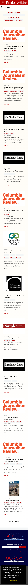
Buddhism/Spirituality (9, 20)
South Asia (14, 15)
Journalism (9, 12)
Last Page (17, 521)
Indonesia (21, 15)
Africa (17, 17)
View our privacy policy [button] (9, 577)
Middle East (10, 17)
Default (11, 133)
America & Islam (6, 15)
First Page (11, 521)
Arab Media (17, 12)
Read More (6, 62)
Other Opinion (19, 20)
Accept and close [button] (13, 580)
